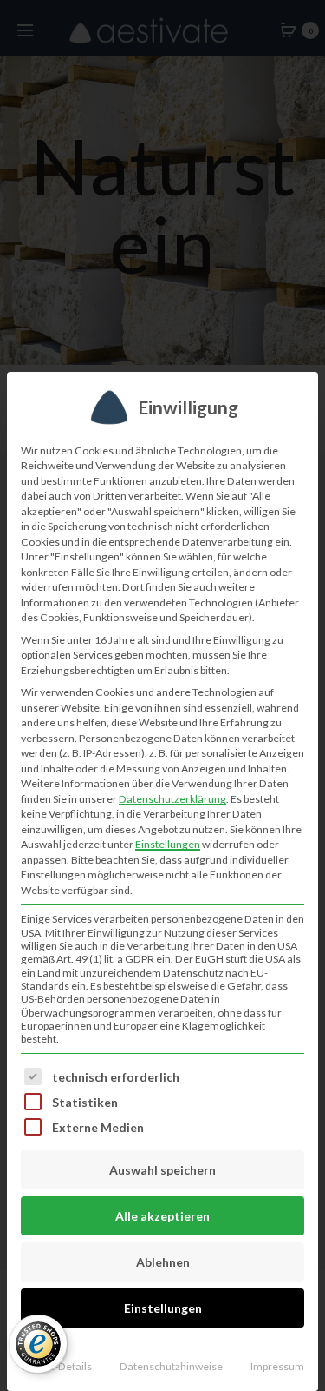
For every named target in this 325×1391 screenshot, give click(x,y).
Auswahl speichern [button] (162, 1169)
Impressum (277, 1366)
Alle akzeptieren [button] (162, 1216)
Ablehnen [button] (163, 1262)
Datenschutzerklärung (172, 798)
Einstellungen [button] (167, 844)
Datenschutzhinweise (171, 1366)
